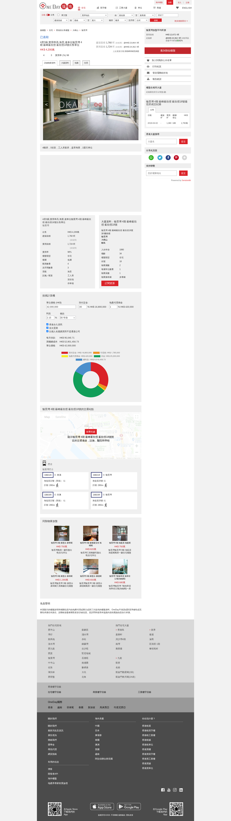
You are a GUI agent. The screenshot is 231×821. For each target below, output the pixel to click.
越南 (59, 707)
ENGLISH (187, 8)
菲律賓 (70, 707)
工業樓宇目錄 (144, 692)
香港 (50, 707)
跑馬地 (51, 639)
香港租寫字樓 (148, 730)
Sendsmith (186, 180)
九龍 (119, 658)
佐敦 (50, 667)
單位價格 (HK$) (54, 302)
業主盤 (64, 15)
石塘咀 (85, 658)
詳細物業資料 (49, 63)
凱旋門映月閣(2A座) (125, 677)
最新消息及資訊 (55, 730)
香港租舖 (146, 740)
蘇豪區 (85, 630)
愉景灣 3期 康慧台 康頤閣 (91, 576)
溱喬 (151, 639)
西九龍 (51, 648)
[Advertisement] (91, 182)
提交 (183, 141)
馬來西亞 (104, 707)
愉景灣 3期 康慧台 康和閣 (61, 576)
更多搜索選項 (180, 21)
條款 (62, 313)
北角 (84, 677)
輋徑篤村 (153, 648)
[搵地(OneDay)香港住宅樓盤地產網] (56, 5)
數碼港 (85, 667)
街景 (86, 63)
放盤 (170, 2)
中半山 (51, 662)
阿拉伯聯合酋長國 (104, 758)
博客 (50, 769)
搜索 (156, 20)
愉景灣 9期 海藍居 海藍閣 (120, 543)
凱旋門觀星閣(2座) (125, 672)
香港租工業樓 (148, 735)
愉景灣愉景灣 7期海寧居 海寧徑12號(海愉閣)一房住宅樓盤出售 (120, 588)
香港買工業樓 (148, 758)
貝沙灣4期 (121, 639)
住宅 (83, 8)
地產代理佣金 (116, 302)
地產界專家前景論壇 (58, 783)
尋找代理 (52, 749)
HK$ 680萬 (119, 582)
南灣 (118, 644)
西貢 (50, 653)
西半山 (51, 630)
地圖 (76, 63)
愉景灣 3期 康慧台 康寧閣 (61, 543)
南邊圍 (85, 662)
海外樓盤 (159, 2)
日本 (97, 730)
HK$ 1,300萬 (61, 579)
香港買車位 (147, 768)
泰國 (81, 707)
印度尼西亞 (120, 707)
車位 (140, 8)
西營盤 (51, 677)
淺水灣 (85, 634)
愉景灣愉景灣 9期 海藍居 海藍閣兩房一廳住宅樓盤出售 (119, 553)
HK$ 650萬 (90, 579)
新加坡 (91, 707)
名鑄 (118, 667)
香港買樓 (146, 749)
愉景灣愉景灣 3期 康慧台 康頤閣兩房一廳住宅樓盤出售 (90, 586)
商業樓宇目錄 (99, 692)
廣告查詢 (52, 735)
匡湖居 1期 (154, 644)
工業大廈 (123, 8)
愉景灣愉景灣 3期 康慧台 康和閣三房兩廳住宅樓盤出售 (61, 586)
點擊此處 (90, 431)
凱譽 (118, 662)
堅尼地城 (86, 653)
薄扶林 (51, 672)
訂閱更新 (110, 283)
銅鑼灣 (85, 644)
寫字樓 (103, 8)
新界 (152, 630)
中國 (97, 726)
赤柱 (84, 639)
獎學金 (51, 744)
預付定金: (83, 302)
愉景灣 (51, 658)
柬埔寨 (98, 735)
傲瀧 (151, 634)
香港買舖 (146, 763)
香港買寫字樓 (148, 754)
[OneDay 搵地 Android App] (129, 806)
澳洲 (97, 744)
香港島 (120, 630)
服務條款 (121, 815)
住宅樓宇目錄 (54, 692)
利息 (48, 313)
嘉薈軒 (119, 634)
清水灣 (51, 644)
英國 (97, 749)
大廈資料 (65, 63)
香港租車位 (147, 744)
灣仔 (50, 634)
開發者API (53, 774)
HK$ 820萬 (90, 549)
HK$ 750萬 (61, 546)
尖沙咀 (85, 648)
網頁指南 (52, 754)
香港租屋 (146, 726)
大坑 (84, 672)
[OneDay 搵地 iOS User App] (102, 806)
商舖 (159, 8)
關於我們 (52, 726)
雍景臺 (119, 648)
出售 (152, 110)
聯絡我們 (52, 740)
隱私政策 (129, 815)
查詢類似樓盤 (167, 50)
